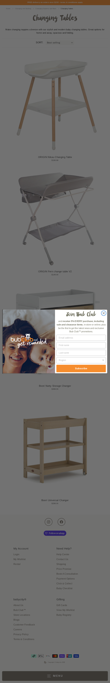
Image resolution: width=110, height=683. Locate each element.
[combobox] (80, 360)
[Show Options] (103, 360)
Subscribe (81, 368)
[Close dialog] (103, 313)
